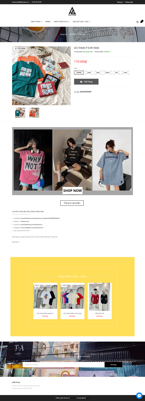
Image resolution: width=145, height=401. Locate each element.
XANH (107, 73)
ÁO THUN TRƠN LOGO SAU (72, 313)
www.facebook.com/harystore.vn (31, 224)
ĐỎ (116, 73)
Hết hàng (88, 81)
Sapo (87, 398)
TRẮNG (79, 73)
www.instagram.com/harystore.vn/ (32, 228)
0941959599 (85, 92)
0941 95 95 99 (37, 2)
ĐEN (97, 73)
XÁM (89, 73)
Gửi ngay (113, 365)
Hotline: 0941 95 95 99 (24, 388)
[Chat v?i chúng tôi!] (139, 396)
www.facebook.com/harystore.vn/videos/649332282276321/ (40, 218)
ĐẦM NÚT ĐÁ (99, 313)
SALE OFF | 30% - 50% (72, 276)
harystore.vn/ (24, 221)
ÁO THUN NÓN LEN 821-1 (45, 313)
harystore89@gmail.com (20, 2)
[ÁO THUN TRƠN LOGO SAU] (72, 297)
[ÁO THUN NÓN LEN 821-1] (45, 297)
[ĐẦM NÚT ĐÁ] (100, 297)
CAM (125, 73)
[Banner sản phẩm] (72, 161)
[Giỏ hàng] (141, 22)
